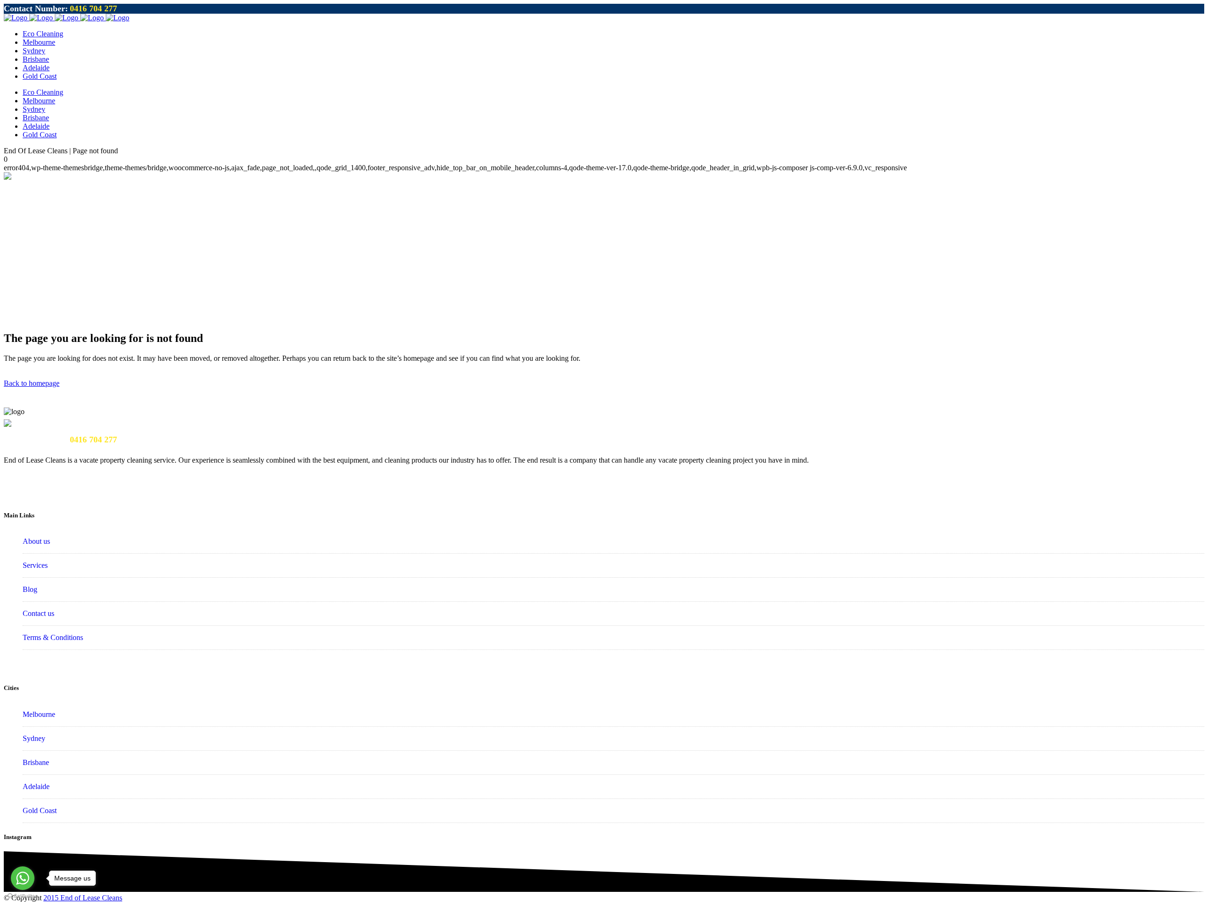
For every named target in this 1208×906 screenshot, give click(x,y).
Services (35, 565)
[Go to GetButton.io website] (23, 896)
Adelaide (36, 786)
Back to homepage (31, 383)
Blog (30, 589)
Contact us (38, 613)
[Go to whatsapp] (22, 878)
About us (36, 541)
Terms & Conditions (53, 637)
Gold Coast (40, 810)
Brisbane (36, 762)
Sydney (34, 738)
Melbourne (39, 714)
